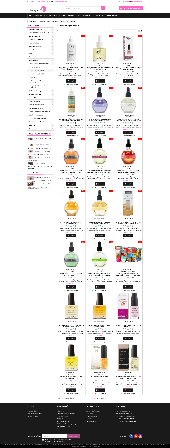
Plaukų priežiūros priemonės (39, 32)
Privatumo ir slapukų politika (66, 413)
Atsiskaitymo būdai (63, 421)
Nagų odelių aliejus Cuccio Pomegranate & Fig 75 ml (128, 171)
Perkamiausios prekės (34, 413)
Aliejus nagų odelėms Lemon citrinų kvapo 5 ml (71, 377)
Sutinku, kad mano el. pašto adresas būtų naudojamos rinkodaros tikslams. (57, 440)
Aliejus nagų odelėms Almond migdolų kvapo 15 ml (128, 377)
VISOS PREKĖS (40, 15)
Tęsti (102, 398)
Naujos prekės (31, 411)
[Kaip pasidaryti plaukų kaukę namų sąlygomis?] (30, 177)
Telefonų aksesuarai (36, 115)
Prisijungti (125, 1)
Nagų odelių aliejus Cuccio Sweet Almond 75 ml (100, 223)
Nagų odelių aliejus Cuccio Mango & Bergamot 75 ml (71, 171)
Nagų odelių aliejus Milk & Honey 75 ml (71, 223)
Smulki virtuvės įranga (37, 104)
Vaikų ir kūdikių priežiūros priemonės (38, 86)
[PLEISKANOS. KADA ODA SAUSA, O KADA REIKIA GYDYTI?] (30, 151)
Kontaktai (99, 15)
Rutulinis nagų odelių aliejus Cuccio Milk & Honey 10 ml (128, 223)
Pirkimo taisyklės (62, 416)
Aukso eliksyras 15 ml (100, 377)
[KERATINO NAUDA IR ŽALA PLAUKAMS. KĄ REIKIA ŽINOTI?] (30, 138)
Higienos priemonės (36, 39)
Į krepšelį (71, 81)
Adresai (88, 418)
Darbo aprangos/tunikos (37, 118)
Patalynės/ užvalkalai (36, 122)
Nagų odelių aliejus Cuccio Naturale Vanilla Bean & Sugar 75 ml (99, 172)
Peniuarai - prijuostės (36, 57)
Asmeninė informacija (93, 411)
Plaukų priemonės (35, 29)
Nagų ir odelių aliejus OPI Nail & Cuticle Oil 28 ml (100, 68)
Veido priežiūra (34, 60)
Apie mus (70, 15)
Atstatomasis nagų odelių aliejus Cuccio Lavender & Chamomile (100, 120)
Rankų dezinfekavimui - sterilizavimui (37, 81)
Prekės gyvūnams (35, 94)
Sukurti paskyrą (137, 1)
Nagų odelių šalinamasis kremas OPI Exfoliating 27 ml (71, 68)
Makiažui (32, 50)
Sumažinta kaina (32, 416)
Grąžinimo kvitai (91, 416)
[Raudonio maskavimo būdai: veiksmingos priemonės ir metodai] (30, 184)
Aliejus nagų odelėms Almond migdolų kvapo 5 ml (71, 326)
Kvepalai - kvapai (35, 46)
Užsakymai (89, 413)
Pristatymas (112, 15)
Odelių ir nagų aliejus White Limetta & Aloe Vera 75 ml (99, 274)
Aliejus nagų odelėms (38, 70)
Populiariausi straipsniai (39, 134)
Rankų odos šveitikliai (38, 74)
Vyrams (31, 53)
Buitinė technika (34, 101)
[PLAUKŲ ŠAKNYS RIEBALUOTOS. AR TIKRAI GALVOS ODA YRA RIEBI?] (30, 163)
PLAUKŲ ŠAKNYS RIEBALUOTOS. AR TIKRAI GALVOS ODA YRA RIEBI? (40, 166)
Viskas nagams (34, 36)
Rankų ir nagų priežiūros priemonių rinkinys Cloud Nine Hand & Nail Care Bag (128, 275)
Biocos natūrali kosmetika (38, 129)
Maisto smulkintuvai (36, 108)
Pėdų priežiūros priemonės (38, 91)
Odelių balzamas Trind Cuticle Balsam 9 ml (128, 68)
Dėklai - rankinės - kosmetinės (39, 111)
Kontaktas (121, 406)
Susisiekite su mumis (63, 426)
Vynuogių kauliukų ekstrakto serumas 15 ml (128, 326)
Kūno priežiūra (34, 43)
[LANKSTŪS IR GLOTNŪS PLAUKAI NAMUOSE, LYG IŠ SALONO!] (30, 145)
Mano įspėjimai (91, 421)
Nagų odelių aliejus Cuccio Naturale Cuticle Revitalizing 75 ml (128, 120)
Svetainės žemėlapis (63, 429)
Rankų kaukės (35, 77)
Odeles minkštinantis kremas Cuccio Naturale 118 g (71, 120)
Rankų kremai (35, 67)
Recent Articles (35, 173)
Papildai (32, 125)
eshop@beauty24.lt (61, 1)
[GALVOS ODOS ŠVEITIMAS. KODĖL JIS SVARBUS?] (30, 157)
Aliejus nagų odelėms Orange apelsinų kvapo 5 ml (99, 326)
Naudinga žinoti (84, 15)
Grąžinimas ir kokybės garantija (67, 424)
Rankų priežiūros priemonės (39, 63)
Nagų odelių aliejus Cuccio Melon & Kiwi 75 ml (71, 274)
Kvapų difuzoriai (35, 98)
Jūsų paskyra (92, 406)
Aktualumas (125, 31)
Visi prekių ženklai (56, 15)
